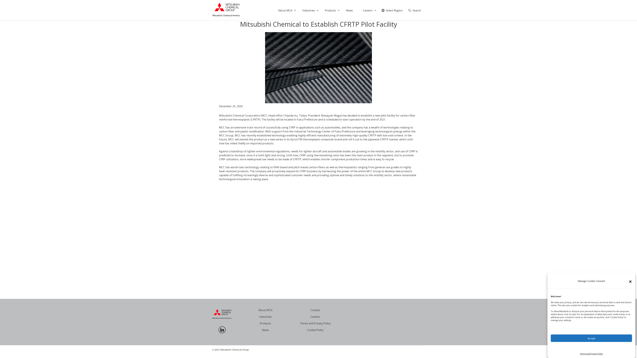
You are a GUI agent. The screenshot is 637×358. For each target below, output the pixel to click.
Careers (368, 10)
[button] (630, 281)
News (349, 10)
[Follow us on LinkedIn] (222, 332)
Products (330, 10)
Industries (308, 10)
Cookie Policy (315, 330)
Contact (315, 310)
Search (417, 10)
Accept (591, 338)
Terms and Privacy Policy (591, 353)
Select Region (394, 10)
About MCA (285, 10)
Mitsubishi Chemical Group (234, 349)
